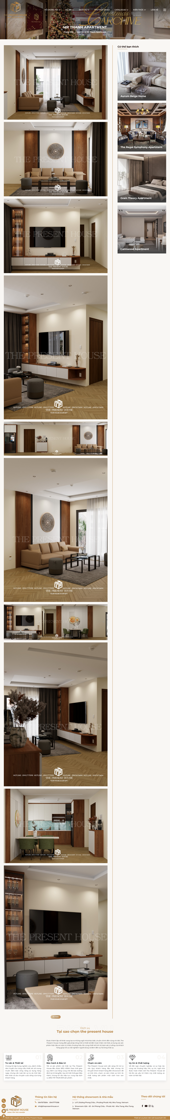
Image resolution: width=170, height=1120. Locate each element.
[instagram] (149, 1106)
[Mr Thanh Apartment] (56, 82)
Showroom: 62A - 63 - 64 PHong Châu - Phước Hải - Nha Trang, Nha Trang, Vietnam (103, 1107)
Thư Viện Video (102, 10)
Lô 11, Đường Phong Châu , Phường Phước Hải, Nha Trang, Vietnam (101, 1102)
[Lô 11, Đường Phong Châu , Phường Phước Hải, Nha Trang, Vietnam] (4, 1116)
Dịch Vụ (83, 10)
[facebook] (142, 1106)
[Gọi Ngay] (3, 1100)
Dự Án (68, 10)
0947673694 (43, 1102)
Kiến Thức (138, 10)
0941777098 (54, 1102)
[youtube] (146, 1106)
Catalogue (120, 10)
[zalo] (153, 1106)
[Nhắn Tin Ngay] (3, 1106)
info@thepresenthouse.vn (48, 1106)
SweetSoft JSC (160, 1118)
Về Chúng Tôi (51, 10)
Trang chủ (69, 32)
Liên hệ (154, 10)
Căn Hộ (80, 32)
